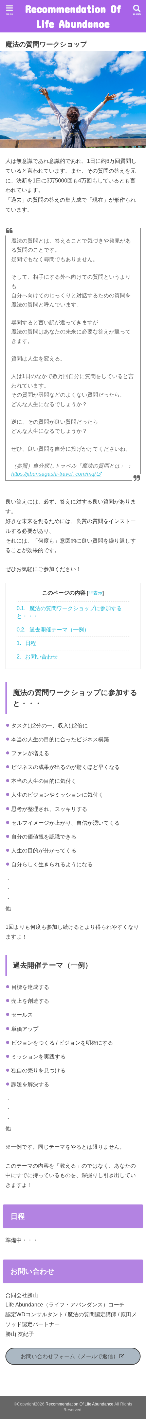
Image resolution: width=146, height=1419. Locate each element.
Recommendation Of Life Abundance (73, 16)
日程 (26, 643)
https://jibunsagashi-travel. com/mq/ (53, 474)
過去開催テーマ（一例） (53, 629)
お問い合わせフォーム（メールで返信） (69, 1356)
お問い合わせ (37, 656)
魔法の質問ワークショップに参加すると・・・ (69, 612)
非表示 (95, 593)
